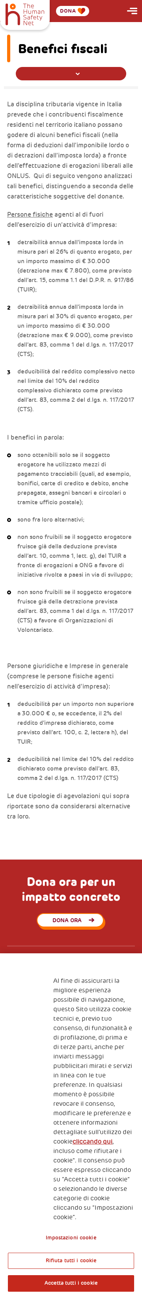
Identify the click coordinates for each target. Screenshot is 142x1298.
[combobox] (71, 73)
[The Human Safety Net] (25, 13)
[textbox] (71, 74)
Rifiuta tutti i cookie (71, 1260)
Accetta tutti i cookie (71, 1283)
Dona (68, 10)
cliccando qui (92, 1142)
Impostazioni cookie (71, 1238)
